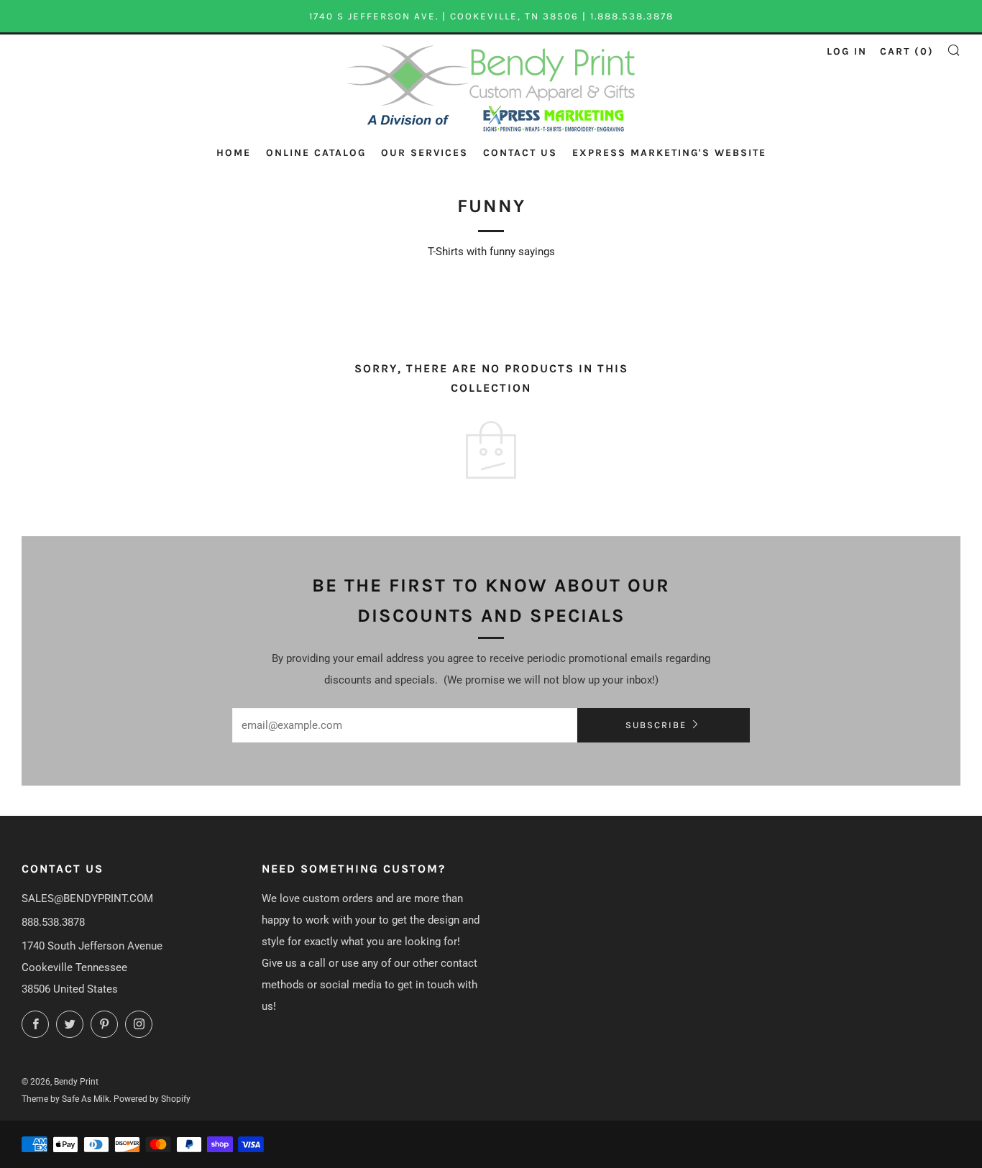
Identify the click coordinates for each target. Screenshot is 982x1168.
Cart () (907, 51)
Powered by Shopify (152, 1099)
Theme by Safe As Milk (65, 1099)
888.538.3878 (53, 922)
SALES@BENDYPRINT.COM (87, 898)
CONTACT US (520, 153)
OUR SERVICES (424, 153)
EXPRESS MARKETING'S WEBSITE (669, 153)
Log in (847, 51)
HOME (233, 153)
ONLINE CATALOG (316, 153)
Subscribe (656, 724)
